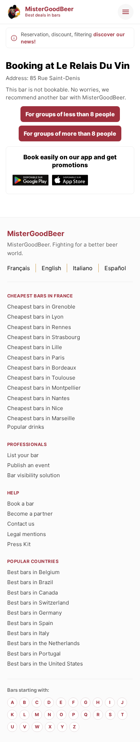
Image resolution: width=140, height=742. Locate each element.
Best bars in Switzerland (38, 602)
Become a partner (30, 513)
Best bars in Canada (32, 592)
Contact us (20, 523)
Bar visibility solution (33, 475)
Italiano (83, 268)
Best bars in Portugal (34, 653)
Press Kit (19, 544)
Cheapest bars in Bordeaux (41, 367)
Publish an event (28, 465)
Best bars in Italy (28, 633)
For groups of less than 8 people (70, 114)
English (51, 268)
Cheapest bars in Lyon (35, 316)
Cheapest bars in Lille (34, 347)
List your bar (23, 455)
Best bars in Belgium (33, 572)
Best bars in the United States (45, 663)
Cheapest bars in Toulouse (41, 377)
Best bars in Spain (30, 623)
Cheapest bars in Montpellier (44, 387)
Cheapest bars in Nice (35, 408)
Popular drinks (25, 426)
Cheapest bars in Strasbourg (43, 337)
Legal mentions (26, 534)
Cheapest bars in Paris (36, 357)
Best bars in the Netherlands (43, 643)
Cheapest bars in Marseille (41, 418)
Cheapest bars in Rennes (39, 327)
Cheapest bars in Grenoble (41, 306)
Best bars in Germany (34, 612)
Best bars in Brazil (30, 582)
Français (18, 268)
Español (115, 268)
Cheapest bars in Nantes (38, 398)
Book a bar (20, 503)
